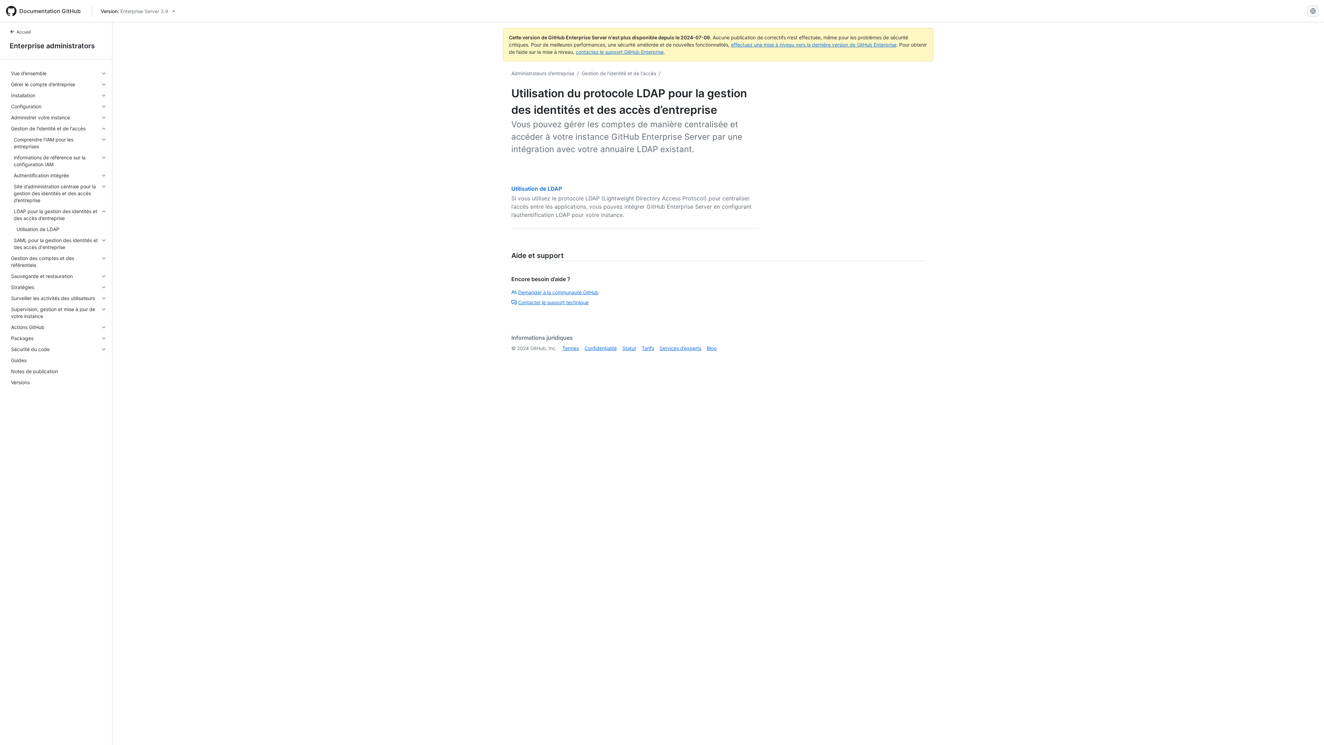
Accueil (24, 31)
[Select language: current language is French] (1312, 11)
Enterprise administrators (52, 46)
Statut (629, 348)
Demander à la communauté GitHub (558, 292)
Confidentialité (600, 348)
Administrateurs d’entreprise (542, 73)
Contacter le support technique (553, 302)
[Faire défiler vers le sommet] (1309, 730)
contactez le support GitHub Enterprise (620, 52)
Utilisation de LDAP (536, 188)
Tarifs (648, 348)
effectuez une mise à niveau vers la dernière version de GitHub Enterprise (813, 45)
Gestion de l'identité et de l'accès (619, 73)
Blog (712, 348)
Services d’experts (680, 348)
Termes (570, 348)
